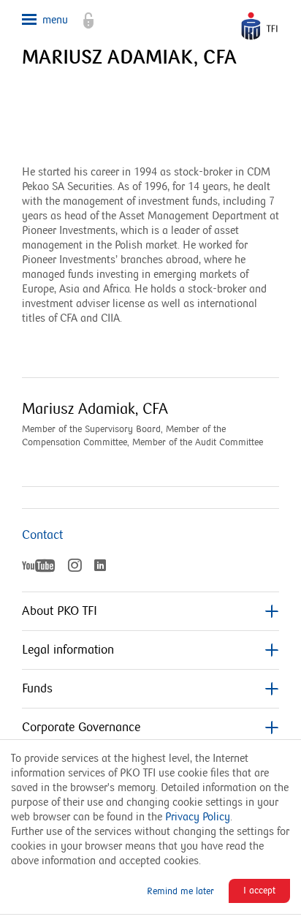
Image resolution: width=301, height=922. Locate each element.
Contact (42, 535)
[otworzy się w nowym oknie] (81, 15)
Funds (37, 688)
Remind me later (180, 891)
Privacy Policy (197, 816)
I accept (259, 890)
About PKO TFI (59, 611)
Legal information (68, 650)
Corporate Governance (81, 727)
